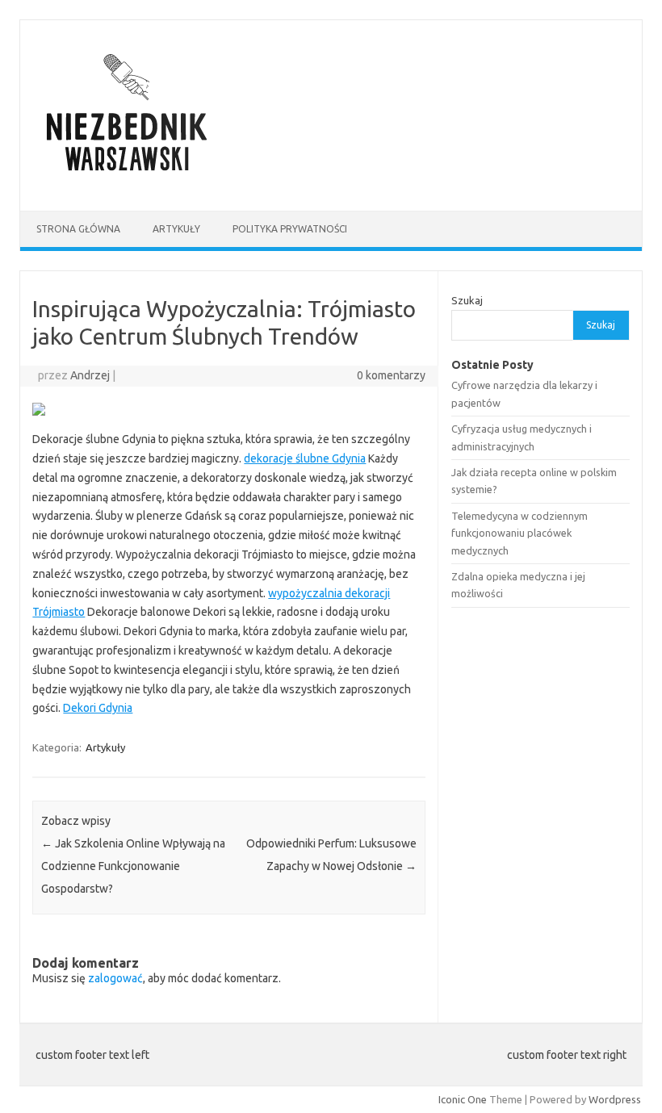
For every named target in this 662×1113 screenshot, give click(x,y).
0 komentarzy (391, 375)
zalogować (115, 978)
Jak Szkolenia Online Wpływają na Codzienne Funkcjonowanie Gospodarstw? (133, 866)
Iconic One (462, 1099)
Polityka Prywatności (290, 229)
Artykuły (176, 229)
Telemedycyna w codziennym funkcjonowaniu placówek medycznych (519, 533)
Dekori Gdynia (97, 707)
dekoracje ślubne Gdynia (305, 458)
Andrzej (90, 375)
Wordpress (615, 1099)
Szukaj (467, 300)
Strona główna (78, 229)
